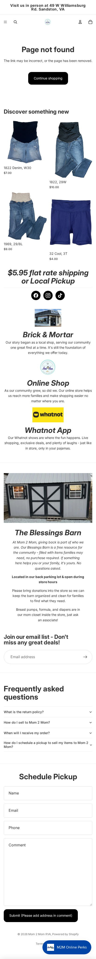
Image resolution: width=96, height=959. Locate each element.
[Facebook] (36, 295)
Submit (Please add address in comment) (40, 915)
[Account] (80, 22)
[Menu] (5, 22)
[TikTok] (60, 295)
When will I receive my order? (27, 733)
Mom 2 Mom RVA (39, 934)
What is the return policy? (24, 712)
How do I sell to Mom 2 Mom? (27, 722)
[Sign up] (85, 657)
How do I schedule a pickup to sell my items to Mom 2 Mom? (46, 745)
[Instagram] (48, 295)
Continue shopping (48, 78)
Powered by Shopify (65, 934)
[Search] (15, 22)
